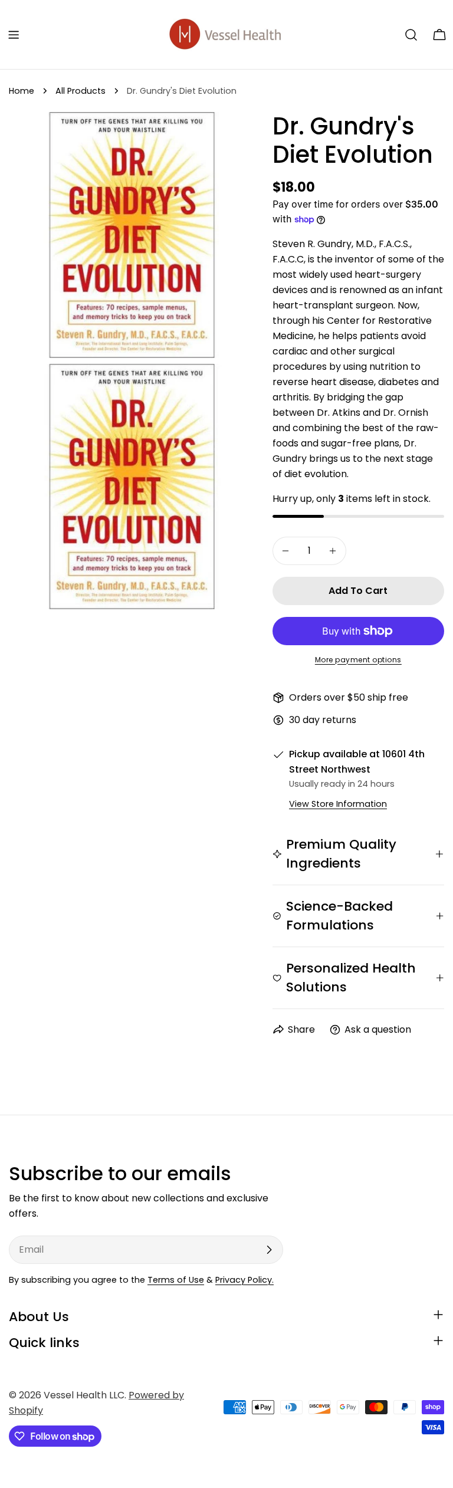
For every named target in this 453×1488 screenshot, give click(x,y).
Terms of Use (175, 1280)
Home (21, 91)
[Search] (411, 35)
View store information (338, 804)
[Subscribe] (269, 1250)
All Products (80, 91)
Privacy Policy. (244, 1280)
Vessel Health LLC (84, 1395)
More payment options (358, 660)
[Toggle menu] (13, 35)
